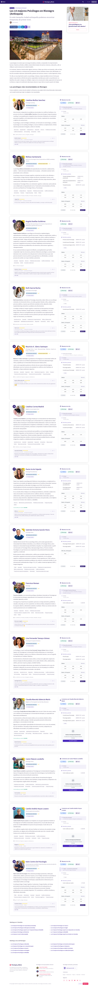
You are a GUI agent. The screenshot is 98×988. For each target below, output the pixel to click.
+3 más (65, 723)
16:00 (65, 121)
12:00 (81, 130)
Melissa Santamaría (33, 157)
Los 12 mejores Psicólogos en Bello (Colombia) (62, 948)
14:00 (73, 119)
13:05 (65, 316)
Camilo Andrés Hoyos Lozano (37, 808)
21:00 (65, 197)
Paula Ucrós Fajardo (33, 469)
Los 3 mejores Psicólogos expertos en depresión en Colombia (65, 930)
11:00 (73, 130)
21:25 (81, 318)
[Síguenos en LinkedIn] (69, 980)
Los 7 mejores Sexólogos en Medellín (59, 932)
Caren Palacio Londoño (35, 759)
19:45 (73, 318)
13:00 (65, 119)
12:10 (65, 255)
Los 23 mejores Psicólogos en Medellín (20, 952)
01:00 (73, 389)
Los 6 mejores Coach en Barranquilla (19, 934)
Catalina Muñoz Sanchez (35, 100)
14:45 (73, 316)
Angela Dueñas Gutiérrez (35, 221)
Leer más (16, 144)
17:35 (81, 257)
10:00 (65, 130)
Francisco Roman (32, 583)
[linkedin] (22, 27)
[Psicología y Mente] (48, 2)
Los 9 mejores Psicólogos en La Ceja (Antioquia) (22, 946)
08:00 (73, 128)
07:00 (65, 128)
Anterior (63, 134)
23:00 (81, 197)
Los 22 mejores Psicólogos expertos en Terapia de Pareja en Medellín (27, 930)
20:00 (73, 498)
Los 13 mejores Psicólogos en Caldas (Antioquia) (62, 950)
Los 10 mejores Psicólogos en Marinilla (20, 944)
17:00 (81, 195)
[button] (65, 303)
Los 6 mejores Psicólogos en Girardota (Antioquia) (62, 944)
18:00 (81, 382)
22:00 (73, 197)
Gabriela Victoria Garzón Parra (38, 530)
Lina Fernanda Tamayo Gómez (38, 638)
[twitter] (19, 27)
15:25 (65, 257)
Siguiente (82, 134)
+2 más (65, 188)
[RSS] (80, 980)
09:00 (81, 128)
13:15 (73, 255)
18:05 (65, 318)
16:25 (81, 316)
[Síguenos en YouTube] (75, 980)
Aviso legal (40, 983)
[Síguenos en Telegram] (77, 980)
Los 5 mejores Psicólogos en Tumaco (59, 925)
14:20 (81, 255)
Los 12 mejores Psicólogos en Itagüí (59, 928)
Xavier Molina (15, 22)
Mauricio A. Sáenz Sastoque (37, 346)
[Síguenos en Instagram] (72, 980)
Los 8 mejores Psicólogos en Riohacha (20, 932)
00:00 (65, 204)
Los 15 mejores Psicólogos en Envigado (20, 950)
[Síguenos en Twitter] (67, 980)
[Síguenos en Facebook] (64, 980)
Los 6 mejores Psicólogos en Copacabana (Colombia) (23, 925)
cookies (49, 983)
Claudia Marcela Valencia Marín (38, 699)
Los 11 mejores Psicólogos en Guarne (19, 948)
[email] (25, 27)
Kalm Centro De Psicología (36, 861)
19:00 (81, 610)
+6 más (65, 248)
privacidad (45, 983)
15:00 (81, 119)
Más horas (83, 125)
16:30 (73, 257)
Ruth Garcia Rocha (33, 288)
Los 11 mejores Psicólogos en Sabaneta (60, 946)
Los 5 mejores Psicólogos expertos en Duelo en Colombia (64, 934)
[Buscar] (83, 2)
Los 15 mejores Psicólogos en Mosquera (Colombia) (23, 928)
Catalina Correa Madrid (35, 406)
